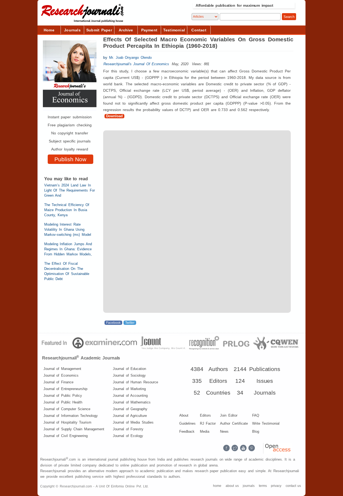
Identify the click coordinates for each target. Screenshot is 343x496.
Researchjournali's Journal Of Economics (136, 64)
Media (204, 431)
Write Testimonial (265, 423)
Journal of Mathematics (132, 402)
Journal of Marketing (129, 389)
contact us (293, 486)
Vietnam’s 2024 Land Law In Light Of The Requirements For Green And (69, 190)
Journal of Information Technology (70, 416)
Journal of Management (62, 369)
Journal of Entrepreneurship (65, 389)
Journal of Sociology (129, 375)
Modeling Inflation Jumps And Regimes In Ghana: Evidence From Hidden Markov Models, (68, 249)
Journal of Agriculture (130, 416)
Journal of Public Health (62, 402)
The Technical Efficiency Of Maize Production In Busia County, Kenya (66, 210)
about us (232, 486)
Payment (149, 30)
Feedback (187, 431)
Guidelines (187, 423)
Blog (255, 431)
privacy (276, 486)
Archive (126, 30)
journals (249, 486)
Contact (198, 30)
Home (49, 30)
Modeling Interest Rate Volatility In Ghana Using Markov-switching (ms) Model (67, 229)
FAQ (255, 415)
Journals (72, 30)
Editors (205, 415)
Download (114, 116)
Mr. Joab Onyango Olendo (130, 58)
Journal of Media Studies (133, 422)
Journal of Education (129, 369)
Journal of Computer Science (66, 409)
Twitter (130, 323)
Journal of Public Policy (62, 396)
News (224, 431)
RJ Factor (208, 423)
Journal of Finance (58, 382)
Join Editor (228, 415)
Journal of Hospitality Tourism (67, 422)
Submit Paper (99, 30)
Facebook (113, 323)
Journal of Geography (130, 409)
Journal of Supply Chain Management (73, 429)
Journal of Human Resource (135, 382)
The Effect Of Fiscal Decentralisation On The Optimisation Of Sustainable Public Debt (66, 271)
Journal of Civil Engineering (65, 436)
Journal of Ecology (128, 436)
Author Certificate (234, 423)
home (217, 486)
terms (263, 486)
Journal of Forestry (128, 429)
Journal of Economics (61, 375)
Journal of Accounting (130, 396)
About (183, 415)
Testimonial (174, 30)
